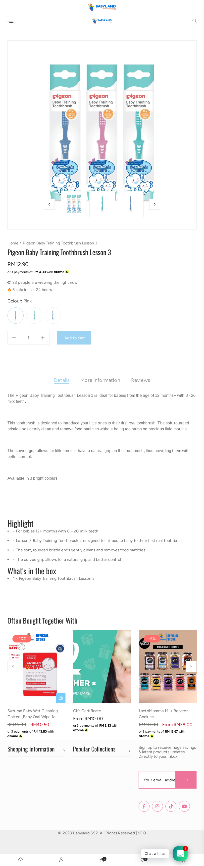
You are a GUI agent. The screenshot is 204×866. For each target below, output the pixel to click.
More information (100, 380)
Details (61, 380)
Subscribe (186, 780)
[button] (195, 21)
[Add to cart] (61, 698)
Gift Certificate (87, 710)
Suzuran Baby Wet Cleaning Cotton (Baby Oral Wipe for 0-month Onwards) (32, 716)
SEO (142, 833)
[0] (143, 860)
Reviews (140, 380)
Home (12, 243)
